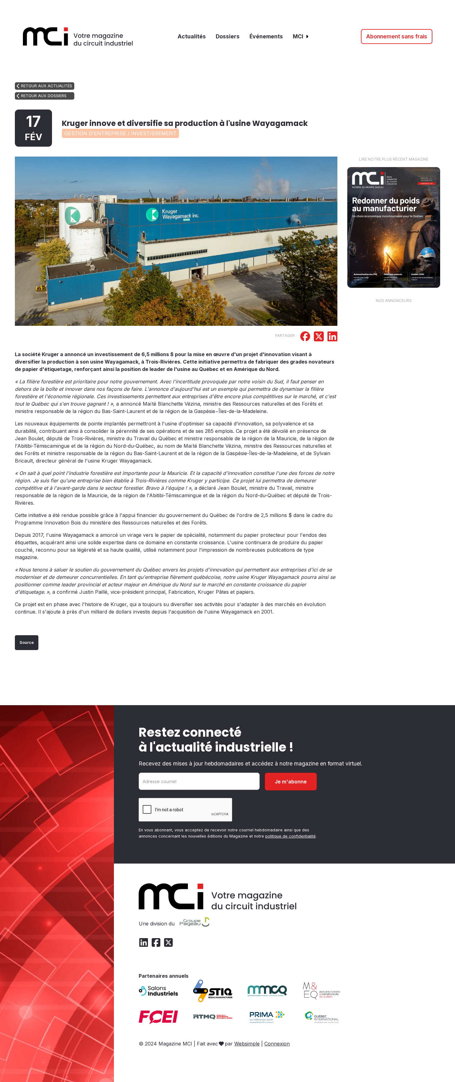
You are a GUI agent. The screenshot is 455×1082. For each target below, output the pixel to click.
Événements (266, 36)
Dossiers (228, 36)
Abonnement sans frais (396, 36)
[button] (301, 36)
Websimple (247, 1044)
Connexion (277, 1044)
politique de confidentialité (290, 836)
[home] (78, 36)
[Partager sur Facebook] (305, 337)
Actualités (192, 36)
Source (27, 642)
